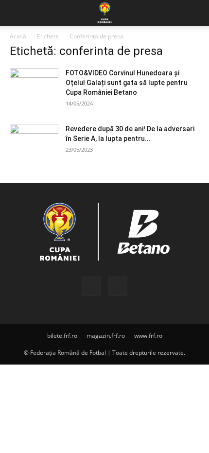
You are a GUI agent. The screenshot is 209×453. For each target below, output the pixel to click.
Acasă (18, 36)
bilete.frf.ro (62, 335)
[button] (16, 13)
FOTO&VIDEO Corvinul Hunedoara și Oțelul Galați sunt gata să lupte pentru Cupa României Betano (127, 82)
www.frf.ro (148, 335)
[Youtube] (117, 286)
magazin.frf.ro (106, 335)
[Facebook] (91, 286)
